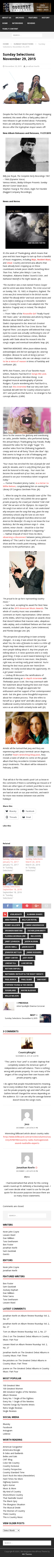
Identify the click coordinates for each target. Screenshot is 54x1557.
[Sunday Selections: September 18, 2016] (13, 879)
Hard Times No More (13, 1478)
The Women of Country (14, 1511)
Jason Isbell (11, 947)
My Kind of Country (12, 1491)
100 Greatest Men (11, 1385)
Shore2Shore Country (13, 1494)
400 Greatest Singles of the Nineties (19, 1392)
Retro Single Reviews (12, 1408)
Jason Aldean (31, 941)
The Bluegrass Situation (14, 1504)
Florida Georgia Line (15, 936)
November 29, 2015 (13, 66)
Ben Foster (8, 1244)
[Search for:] (27, 35)
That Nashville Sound (13, 1498)
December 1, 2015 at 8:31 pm (27, 1128)
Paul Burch (10, 979)
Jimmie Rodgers (34, 952)
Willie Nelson (12, 996)
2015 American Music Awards (28, 608)
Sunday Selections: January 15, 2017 (11, 860)
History (46, 17)
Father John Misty (37, 930)
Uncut (9, 262)
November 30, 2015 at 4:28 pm (27, 1056)
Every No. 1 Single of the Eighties (18, 1398)
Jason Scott (28, 947)
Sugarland (10, 990)
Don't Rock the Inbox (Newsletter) (19, 1475)
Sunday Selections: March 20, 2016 (34, 860)
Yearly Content (10, 29)
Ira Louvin (36, 936)
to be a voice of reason (14, 361)
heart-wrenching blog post (26, 754)
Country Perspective (12, 1469)
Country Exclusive (11, 1466)
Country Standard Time (13, 1472)
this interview (19, 386)
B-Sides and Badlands (13, 1453)
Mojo (33, 259)
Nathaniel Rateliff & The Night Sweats (24, 974)
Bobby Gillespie (12, 925)
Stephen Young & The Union (19, 985)
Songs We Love (39, 373)
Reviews (31, 23)
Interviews (17, 23)
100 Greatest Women (13, 1388)
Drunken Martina (13, 930)
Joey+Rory (28, 958)
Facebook (7, 1427)
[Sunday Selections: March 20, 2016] (36, 852)
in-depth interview (32, 678)
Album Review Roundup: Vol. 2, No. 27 (28, 1331)
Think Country (9, 1514)
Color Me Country (11, 1462)
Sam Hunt (41, 979)
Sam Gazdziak (9, 1251)
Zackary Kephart (10, 1290)
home (5, 23)
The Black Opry (10, 1501)
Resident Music (44, 259)
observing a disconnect (14, 537)
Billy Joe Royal (29, 920)
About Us (6, 17)
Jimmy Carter (11, 958)
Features (33, 17)
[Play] (27, 420)
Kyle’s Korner (9, 1485)
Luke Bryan (26, 963)
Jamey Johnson (12, 941)
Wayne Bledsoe (28, 990)
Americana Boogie (11, 1450)
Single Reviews (10, 1411)
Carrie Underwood (34, 925)
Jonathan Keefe (32, 66)
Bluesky (6, 1424)
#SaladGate (16, 914)
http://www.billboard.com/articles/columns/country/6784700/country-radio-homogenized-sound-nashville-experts (27, 1140)
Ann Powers (11, 920)
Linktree (6, 1433)
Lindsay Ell (10, 963)
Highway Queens (11, 1482)
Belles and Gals (10, 1456)
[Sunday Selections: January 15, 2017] (13, 852)
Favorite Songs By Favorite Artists (19, 1404)
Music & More (9, 1488)
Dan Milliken (8, 1238)
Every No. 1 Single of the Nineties (18, 1401)
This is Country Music (13, 1517)
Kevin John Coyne (11, 1231)
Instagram (7, 1430)
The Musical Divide (11, 1507)
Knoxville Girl (29, 313)
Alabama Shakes (34, 914)
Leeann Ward (9, 1235)
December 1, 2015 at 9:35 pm (27, 1171)
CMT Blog (7, 1459)
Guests (6, 1254)
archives (20, 17)
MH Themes (27, 1554)
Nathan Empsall (13, 968)
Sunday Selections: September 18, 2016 (12, 888)
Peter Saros (8, 1296)
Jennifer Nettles (13, 952)
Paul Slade (26, 979)
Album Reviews (10, 1395)
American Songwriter (12, 1446)
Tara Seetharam (10, 1241)
